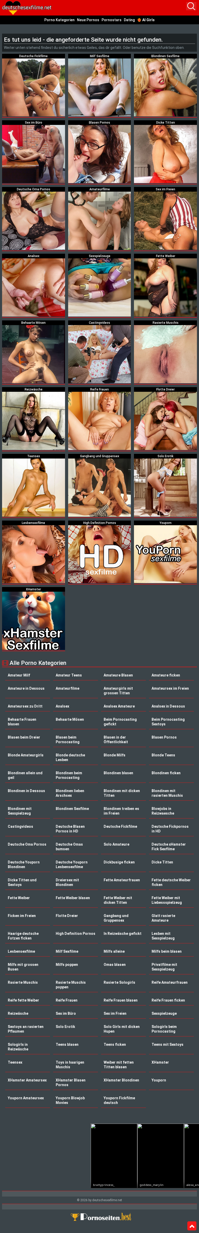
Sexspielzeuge (164, 1013)
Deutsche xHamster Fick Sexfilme (169, 846)
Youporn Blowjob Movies (70, 1100)
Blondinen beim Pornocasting (69, 775)
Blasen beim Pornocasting (68, 739)
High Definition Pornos (75, 933)
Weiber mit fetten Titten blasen (119, 1064)
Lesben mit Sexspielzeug (163, 935)
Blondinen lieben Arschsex (70, 793)
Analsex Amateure (119, 706)
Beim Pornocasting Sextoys (168, 721)
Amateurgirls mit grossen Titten (118, 690)
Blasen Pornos (164, 737)
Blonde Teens (163, 755)
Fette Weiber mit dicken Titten (118, 900)
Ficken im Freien (22, 916)
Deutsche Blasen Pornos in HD (70, 828)
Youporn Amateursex (26, 1098)
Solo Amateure (116, 844)
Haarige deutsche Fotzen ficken (23, 935)
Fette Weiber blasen (73, 898)
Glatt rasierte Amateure (163, 918)
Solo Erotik (65, 1027)
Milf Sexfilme (67, 951)
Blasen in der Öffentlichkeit (116, 739)
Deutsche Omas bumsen (69, 846)
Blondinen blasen (118, 773)
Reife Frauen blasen (121, 1000)
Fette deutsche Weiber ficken (171, 882)
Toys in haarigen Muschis (70, 1064)
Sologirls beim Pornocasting (164, 1029)
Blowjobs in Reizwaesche (163, 811)
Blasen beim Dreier (24, 737)
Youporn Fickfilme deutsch (119, 1100)
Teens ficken (115, 1044)
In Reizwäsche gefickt (122, 933)
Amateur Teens (69, 675)
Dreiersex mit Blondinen (67, 882)
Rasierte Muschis (23, 982)
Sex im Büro (66, 1013)
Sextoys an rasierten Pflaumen (26, 1029)
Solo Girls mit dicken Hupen (122, 1029)
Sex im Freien (115, 1013)
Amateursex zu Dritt (25, 706)
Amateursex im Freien (170, 688)
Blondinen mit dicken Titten (122, 793)
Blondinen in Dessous (26, 791)
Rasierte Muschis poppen (71, 984)
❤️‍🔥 (146, 20)
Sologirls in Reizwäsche (18, 1046)
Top (191, 1226)
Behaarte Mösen (70, 719)
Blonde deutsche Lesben (70, 757)
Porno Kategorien (59, 20)
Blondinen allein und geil (25, 775)
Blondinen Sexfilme (72, 809)
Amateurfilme (67, 688)
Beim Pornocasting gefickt (120, 721)
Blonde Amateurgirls (26, 755)
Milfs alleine (114, 951)
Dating (129, 20)
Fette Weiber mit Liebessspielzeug (167, 900)
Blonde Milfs (114, 755)
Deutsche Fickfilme (120, 826)
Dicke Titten (162, 862)
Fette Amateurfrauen (122, 880)
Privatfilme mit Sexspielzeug (164, 967)
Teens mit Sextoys (167, 1044)
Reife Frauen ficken (168, 1000)
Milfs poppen (67, 965)
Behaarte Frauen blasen (22, 721)
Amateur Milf (19, 675)
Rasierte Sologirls (119, 982)
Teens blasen (67, 1044)
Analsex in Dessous (168, 706)
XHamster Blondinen (121, 1080)
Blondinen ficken (166, 773)
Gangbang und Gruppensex (116, 918)
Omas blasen (115, 965)
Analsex (62, 706)
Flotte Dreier (67, 916)
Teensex (15, 1062)
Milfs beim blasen (167, 951)
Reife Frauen (66, 1000)
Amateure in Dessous (26, 688)
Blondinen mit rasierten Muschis (167, 793)
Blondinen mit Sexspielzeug (20, 811)
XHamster (160, 1062)
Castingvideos (20, 826)
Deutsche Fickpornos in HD (170, 828)
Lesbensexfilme (21, 951)
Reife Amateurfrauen (170, 982)
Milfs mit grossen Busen (23, 967)
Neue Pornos (88, 20)
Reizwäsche (18, 1013)
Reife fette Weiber (23, 1000)
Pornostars (112, 20)
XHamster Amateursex (27, 1080)
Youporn (159, 1080)
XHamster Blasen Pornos (71, 1082)
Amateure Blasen (118, 675)
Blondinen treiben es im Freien (121, 811)
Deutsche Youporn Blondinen (24, 864)
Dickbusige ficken (119, 862)
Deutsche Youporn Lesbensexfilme (72, 864)
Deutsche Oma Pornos (27, 844)
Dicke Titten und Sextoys (22, 882)
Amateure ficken (166, 675)
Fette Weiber (19, 898)
